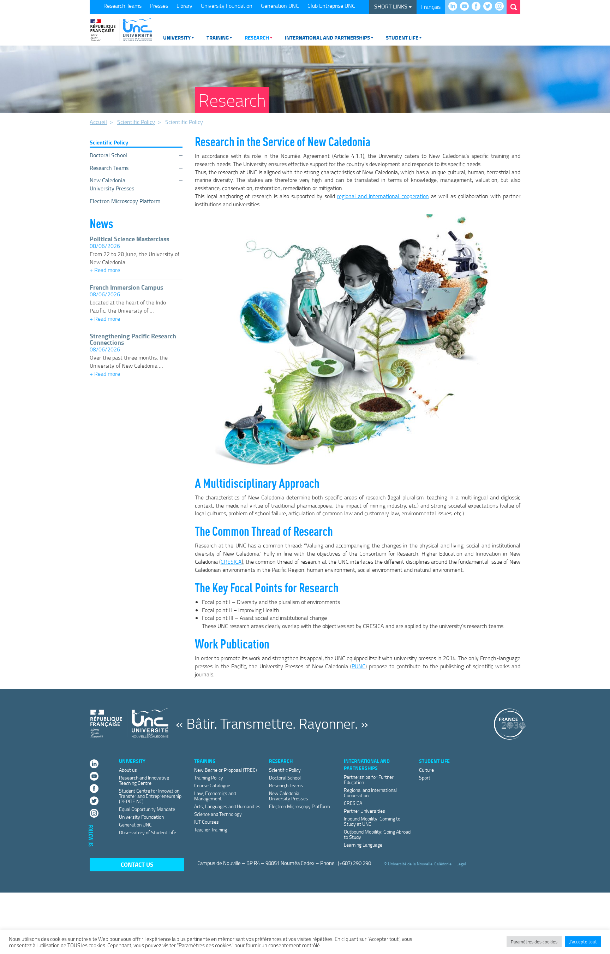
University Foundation (226, 6)
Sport (424, 777)
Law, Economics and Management (215, 796)
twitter (489, 7)
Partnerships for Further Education (369, 780)
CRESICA (231, 561)
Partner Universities (364, 810)
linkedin (454, 7)
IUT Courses (206, 821)
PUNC (358, 666)
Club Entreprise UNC (331, 6)
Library (184, 6)
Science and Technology (218, 814)
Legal (461, 863)
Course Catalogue (212, 785)
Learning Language (363, 844)
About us (128, 769)
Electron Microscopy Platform (125, 201)
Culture (426, 769)
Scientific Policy (136, 122)
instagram (501, 7)
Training (218, 37)
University (177, 37)
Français (431, 7)
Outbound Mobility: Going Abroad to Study (377, 834)
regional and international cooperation (383, 196)
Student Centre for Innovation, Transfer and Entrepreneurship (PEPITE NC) (150, 796)
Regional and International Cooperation (370, 793)
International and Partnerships (327, 37)
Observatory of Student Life (147, 832)
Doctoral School (108, 155)
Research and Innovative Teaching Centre (144, 780)
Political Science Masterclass (129, 239)
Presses (159, 6)
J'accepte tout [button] (583, 941)
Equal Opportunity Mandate (147, 809)
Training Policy (208, 777)
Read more (136, 270)
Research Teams (122, 6)
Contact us (137, 864)
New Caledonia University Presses (112, 184)
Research (257, 37)
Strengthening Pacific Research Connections (133, 339)
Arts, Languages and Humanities (227, 806)
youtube (466, 7)
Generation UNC (280, 6)
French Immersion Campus (126, 287)
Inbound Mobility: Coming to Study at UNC (372, 821)
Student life (402, 37)
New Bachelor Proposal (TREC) (225, 769)
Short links (391, 6)
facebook (477, 7)
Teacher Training (210, 829)
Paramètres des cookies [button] (534, 941)
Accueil (98, 122)
